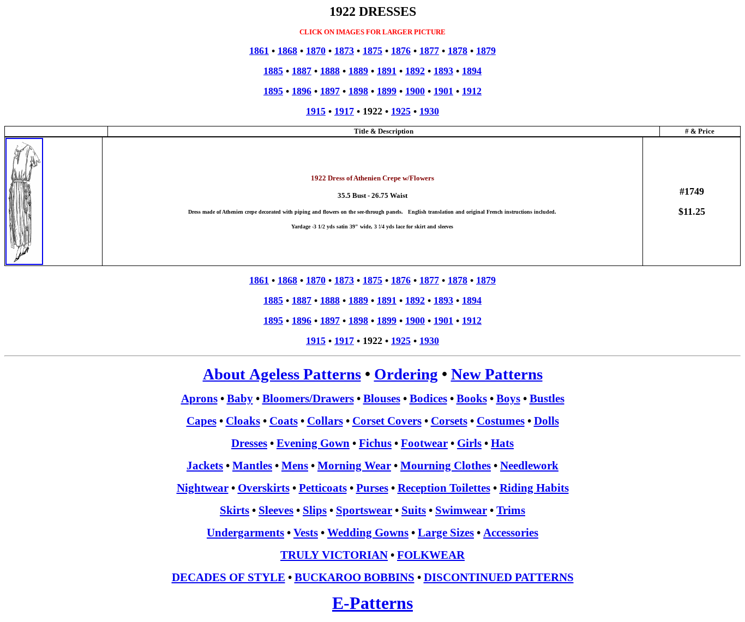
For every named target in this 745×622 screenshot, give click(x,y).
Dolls (546, 420)
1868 (287, 50)
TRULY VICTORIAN (334, 554)
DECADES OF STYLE (228, 577)
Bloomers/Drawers (308, 398)
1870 (316, 50)
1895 (273, 91)
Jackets (205, 465)
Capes (202, 420)
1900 (415, 91)
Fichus (375, 443)
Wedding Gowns (367, 532)
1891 (386, 70)
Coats (283, 420)
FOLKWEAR (431, 554)
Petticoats (323, 487)
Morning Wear (354, 465)
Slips (315, 510)
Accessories (510, 532)
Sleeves (276, 510)
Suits (413, 510)
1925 (401, 111)
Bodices (428, 398)
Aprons (199, 398)
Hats (502, 443)
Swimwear (461, 510)
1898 (358, 91)
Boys (508, 398)
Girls (469, 443)
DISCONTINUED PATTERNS (499, 577)
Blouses (381, 398)
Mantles (252, 465)
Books (471, 398)
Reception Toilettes (444, 487)
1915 (316, 111)
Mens (294, 465)
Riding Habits (534, 487)
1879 (486, 50)
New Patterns (497, 374)
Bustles (547, 398)
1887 (301, 70)
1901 (443, 91)
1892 (415, 70)
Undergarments (245, 532)
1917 (344, 111)
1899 (386, 91)
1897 (330, 91)
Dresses (249, 443)
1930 (429, 111)
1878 (457, 50)
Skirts (234, 510)
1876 (401, 50)
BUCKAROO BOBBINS (354, 577)
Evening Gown (313, 443)
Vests (305, 532)
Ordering (406, 374)
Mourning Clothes (445, 465)
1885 (273, 70)
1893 (443, 70)
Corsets (449, 420)
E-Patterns (372, 603)
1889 (358, 70)
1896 (301, 91)
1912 (472, 91)
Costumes (501, 420)
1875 (372, 50)
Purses (372, 487)
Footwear (424, 443)
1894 (472, 70)
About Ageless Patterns (282, 374)
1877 (429, 50)
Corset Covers (387, 420)
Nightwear (203, 487)
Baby (240, 398)
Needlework (529, 465)
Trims (510, 510)
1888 (330, 70)
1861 (259, 50)
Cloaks (243, 420)
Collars (325, 420)
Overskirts (264, 487)
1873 (344, 50)
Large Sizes (446, 532)
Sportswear (364, 510)
